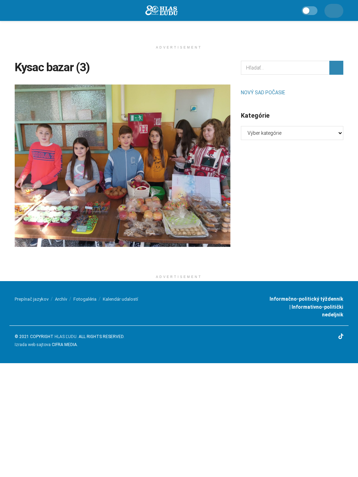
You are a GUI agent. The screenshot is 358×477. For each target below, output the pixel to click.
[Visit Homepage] (161, 10)
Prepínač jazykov (32, 299)
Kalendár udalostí (120, 299)
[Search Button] (336, 68)
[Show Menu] (18, 10)
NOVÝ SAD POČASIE (263, 92)
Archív (61, 299)
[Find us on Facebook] (312, 337)
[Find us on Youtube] (331, 337)
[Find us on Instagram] (321, 337)
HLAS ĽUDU (66, 336)
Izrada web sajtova (33, 344)
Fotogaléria (84, 299)
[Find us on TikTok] (340, 337)
